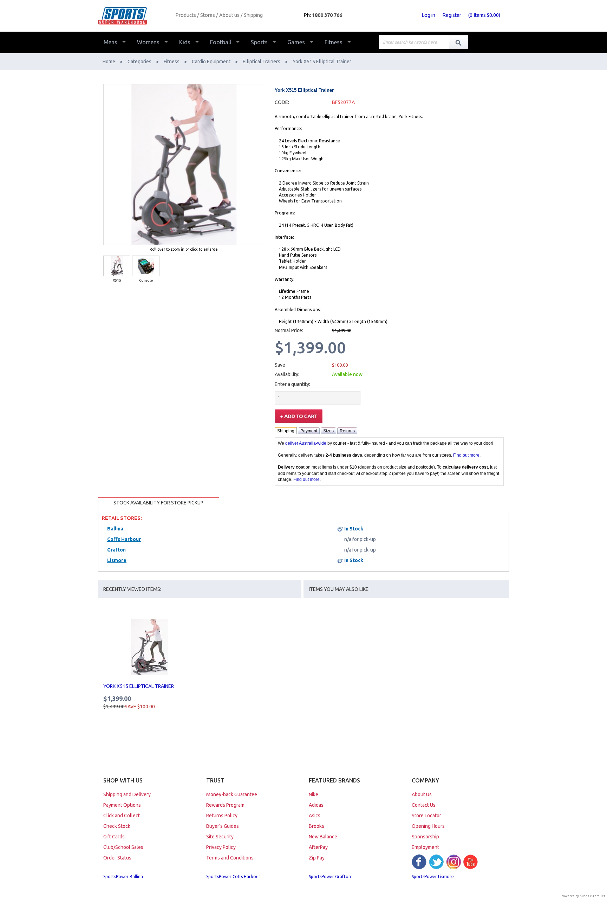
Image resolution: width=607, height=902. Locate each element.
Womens (148, 42)
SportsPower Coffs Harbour (233, 876)
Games (296, 42)
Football (220, 42)
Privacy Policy (221, 847)
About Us (422, 794)
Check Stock (116, 826)
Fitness (333, 42)
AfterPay (318, 847)
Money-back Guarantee (231, 794)
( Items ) (484, 15)
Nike (313, 794)
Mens (110, 42)
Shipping (253, 15)
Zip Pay (317, 858)
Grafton (116, 550)
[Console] (145, 266)
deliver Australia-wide (305, 443)
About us (229, 15)
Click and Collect (121, 815)
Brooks (316, 826)
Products (185, 15)
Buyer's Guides (222, 826)
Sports (259, 42)
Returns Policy (221, 815)
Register (451, 15)
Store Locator (426, 815)
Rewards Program (225, 805)
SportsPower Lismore (433, 876)
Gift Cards (114, 836)
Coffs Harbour (124, 539)
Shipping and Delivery (127, 794)
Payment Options (122, 805)
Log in (428, 15)
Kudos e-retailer (592, 896)
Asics (314, 815)
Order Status (117, 858)
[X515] (117, 266)
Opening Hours (428, 826)
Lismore (116, 560)
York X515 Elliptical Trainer (138, 686)
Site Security (220, 836)
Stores (207, 15)
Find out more (466, 455)
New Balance (323, 836)
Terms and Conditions (230, 858)
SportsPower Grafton (330, 876)
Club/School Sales (123, 847)
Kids (184, 42)
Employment (425, 847)
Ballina (115, 528)
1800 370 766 (327, 15)
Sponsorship (425, 836)
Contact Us (424, 805)
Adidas (316, 805)
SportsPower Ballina (123, 876)
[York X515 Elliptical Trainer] (149, 647)
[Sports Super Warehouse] (134, 16)
